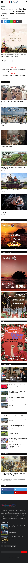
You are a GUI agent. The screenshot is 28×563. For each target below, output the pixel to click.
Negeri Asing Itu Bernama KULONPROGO (10, 190)
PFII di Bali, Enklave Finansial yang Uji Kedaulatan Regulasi (17, 392)
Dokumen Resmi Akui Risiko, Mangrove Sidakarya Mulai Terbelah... (13, 168)
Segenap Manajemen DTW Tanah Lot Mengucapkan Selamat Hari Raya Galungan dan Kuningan (14, 76)
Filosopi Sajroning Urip (6, 146)
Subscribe (24, 552)
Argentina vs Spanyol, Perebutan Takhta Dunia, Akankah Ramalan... (18, 531)
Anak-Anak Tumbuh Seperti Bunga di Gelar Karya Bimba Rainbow (18, 439)
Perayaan (7, 60)
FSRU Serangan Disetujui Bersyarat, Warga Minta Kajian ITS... (17, 526)
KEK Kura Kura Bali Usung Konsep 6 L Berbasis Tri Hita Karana (17, 398)
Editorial (2, 6)
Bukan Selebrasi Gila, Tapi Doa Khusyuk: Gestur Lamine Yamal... (17, 432)
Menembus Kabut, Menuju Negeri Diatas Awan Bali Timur (13, 102)
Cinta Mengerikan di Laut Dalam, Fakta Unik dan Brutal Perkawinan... (14, 211)
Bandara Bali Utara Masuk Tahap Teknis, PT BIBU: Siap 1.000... (14, 124)
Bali (11, 60)
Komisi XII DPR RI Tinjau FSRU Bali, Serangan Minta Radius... (17, 537)
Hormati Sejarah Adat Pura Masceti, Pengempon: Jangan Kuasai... (16, 426)
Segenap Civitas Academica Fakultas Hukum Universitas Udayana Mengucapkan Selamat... (14, 70)
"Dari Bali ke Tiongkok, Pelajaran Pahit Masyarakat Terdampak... (17, 385)
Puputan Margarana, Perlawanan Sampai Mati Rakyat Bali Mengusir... (13, 474)
